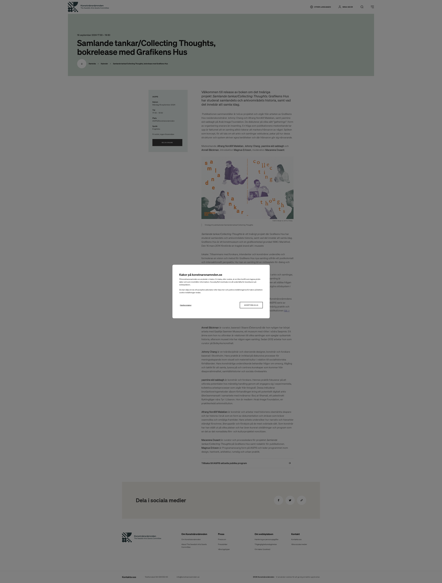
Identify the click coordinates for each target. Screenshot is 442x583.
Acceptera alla (251, 305)
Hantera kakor (186, 305)
